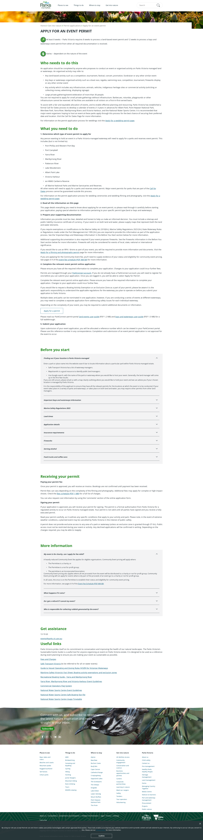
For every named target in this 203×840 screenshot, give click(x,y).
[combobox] (150, 5)
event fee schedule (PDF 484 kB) (72, 259)
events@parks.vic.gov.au (51, 638)
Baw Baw (94, 760)
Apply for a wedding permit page (119, 120)
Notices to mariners (149, 795)
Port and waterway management (148, 799)
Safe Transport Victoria (50, 663)
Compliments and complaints (69, 816)
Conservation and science (122, 767)
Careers (119, 779)
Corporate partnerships (121, 783)
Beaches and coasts (47, 762)
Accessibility (52, 816)
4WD (67, 757)
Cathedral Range (97, 772)
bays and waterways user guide (129, 316)
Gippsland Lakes (96, 779)
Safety (118, 793)
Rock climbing (70, 784)
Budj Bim (94, 766)
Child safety (146, 760)
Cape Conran (95, 769)
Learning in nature (123, 787)
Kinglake (94, 788)
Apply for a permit (52, 311)
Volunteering (121, 802)
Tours (67, 787)
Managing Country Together (148, 787)
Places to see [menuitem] (63, 5)
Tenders (119, 796)
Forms (144, 783)
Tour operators (121, 799)
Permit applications (72, 25)
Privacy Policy (100, 830)
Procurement (146, 803)
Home (43, 25)
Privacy (42, 733)
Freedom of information (90, 816)
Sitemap (116, 816)
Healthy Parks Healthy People (147, 770)
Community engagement (120, 761)
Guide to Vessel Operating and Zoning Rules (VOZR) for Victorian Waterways (74, 668)
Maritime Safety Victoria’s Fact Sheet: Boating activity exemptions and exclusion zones (78, 672)
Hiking (67, 772)
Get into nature (54, 25)
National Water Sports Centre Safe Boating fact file (62, 694)
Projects (145, 806)
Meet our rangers (122, 790)
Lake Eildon (95, 791)
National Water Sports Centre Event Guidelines (61, 690)
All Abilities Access (123, 757)
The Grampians (96, 782)
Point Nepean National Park (95, 801)
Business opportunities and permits (122, 773)
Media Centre (147, 792)
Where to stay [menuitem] (94, 5)
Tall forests (43, 772)
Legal (102, 816)
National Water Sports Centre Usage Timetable (61, 699)
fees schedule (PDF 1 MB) (68, 493)
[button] (158, 5)
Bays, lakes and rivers (45, 758)
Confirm (102, 836)
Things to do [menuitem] (79, 5)
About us (145, 757)
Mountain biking (71, 781)
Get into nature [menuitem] (112, 5)
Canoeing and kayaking (70, 764)
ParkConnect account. (82, 273)
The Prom (94, 805)
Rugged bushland (46, 769)
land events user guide (89, 316)
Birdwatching (70, 760)
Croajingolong (96, 775)
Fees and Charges (48, 659)
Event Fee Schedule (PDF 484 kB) (91, 584)
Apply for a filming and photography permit (59, 252)
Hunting (68, 775)
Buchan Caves (96, 763)
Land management (148, 780)
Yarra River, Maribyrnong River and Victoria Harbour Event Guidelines (71, 681)
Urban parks (44, 775)
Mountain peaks (45, 766)
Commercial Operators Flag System (56, 686)
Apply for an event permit (94, 25)
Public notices (147, 809)
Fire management (148, 766)
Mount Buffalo (96, 797)
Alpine (93, 757)
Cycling (67, 769)
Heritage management (146, 776)
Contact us (146, 763)
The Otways (95, 785)
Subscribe (47, 728)
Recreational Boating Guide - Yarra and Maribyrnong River (66, 677)
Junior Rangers (70, 778)
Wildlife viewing (70, 790)
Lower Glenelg (96, 794)
